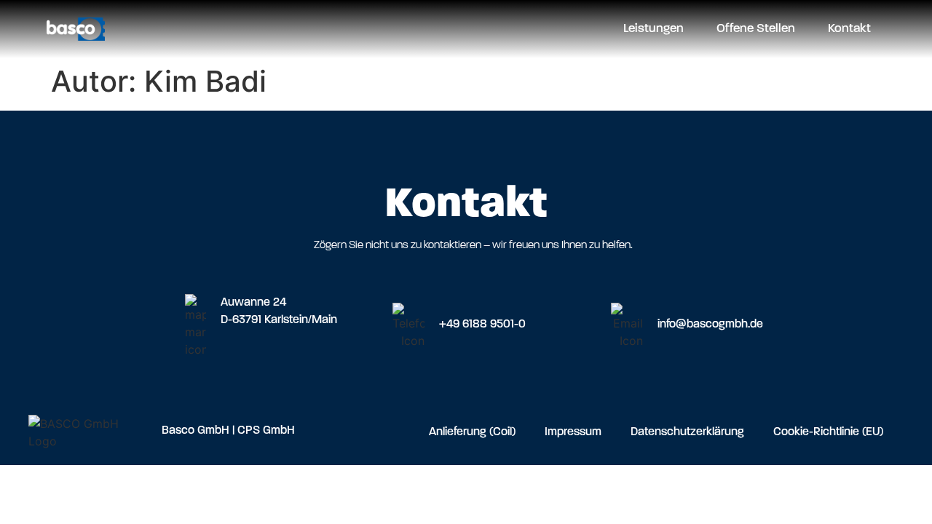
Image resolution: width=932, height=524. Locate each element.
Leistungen (653, 29)
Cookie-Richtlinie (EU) (828, 432)
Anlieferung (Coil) (472, 432)
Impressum (573, 432)
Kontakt (849, 29)
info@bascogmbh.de (710, 324)
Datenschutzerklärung (687, 432)
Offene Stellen (755, 29)
